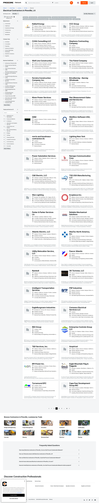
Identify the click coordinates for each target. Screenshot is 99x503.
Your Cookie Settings (13, 498)
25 (66, 408)
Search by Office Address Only (9, 17)
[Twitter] (89, 500)
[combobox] (62, 3)
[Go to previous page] (49, 408)
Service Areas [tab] (38, 481)
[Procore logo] (8, 3)
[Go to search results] (17, 112)
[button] (4, 23)
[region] (13, 490)
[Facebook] (86, 500)
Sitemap (50, 499)
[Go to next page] (69, 408)
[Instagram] (92, 500)
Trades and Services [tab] (28, 481)
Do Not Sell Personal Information (42, 499)
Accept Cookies (14, 495)
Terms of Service (31, 499)
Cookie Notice (19, 492)
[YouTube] (95, 500)
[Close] (24, 481)
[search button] (71, 2)
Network (18, 2)
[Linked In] (84, 500)
